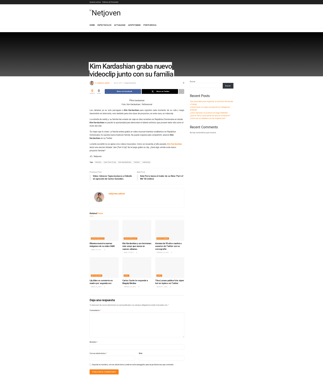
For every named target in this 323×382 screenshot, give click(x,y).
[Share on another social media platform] (181, 91)
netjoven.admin (103, 83)
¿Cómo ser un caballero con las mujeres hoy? (208, 118)
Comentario (95, 310)
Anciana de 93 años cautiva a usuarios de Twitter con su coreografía (168, 246)
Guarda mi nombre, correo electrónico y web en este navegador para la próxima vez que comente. (133, 365)
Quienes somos (95, 2)
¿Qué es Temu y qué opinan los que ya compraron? (210, 116)
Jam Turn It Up (110, 162)
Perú (126, 275)
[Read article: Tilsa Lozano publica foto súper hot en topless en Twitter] (169, 267)
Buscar (192, 81)
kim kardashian (125, 162)
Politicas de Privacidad (110, 2)
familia (98, 162)
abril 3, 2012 (118, 83)
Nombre (94, 342)
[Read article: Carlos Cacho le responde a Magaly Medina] (136, 267)
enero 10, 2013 (96, 287)
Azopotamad (134, 25)
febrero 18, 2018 (162, 252)
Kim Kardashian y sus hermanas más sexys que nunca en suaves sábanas (136, 246)
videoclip (146, 162)
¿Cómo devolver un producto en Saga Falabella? (209, 113)
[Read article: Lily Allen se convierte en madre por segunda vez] (104, 267)
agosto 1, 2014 (161, 287)
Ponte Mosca (149, 25)
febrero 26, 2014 (130, 287)
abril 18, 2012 (128, 252)
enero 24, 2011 (96, 250)
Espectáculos (104, 25)
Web (140, 353)
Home (92, 25)
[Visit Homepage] (105, 13)
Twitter (137, 162)
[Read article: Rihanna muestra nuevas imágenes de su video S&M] (104, 230)
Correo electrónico (98, 353)
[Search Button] (232, 25)
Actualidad (119, 25)
